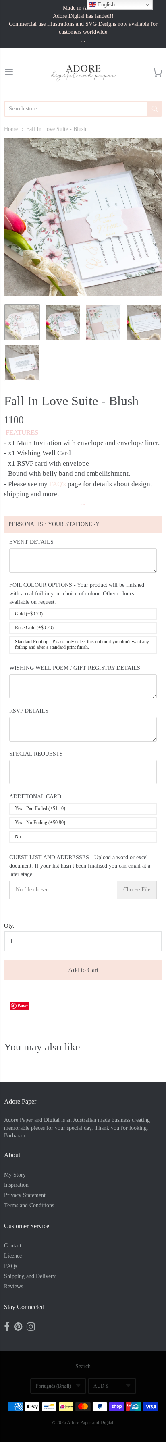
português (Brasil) (53, 1386)
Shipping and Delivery (30, 1276)
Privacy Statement (25, 1195)
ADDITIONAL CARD (35, 797)
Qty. (9, 925)
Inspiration (16, 1185)
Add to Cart (83, 969)
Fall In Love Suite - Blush (56, 129)
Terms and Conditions (29, 1205)
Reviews (13, 1286)
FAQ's (57, 484)
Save (23, 1006)
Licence (13, 1256)
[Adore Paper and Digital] (83, 72)
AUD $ (100, 1386)
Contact (12, 1246)
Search (83, 1366)
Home (11, 129)
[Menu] (9, 73)
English (105, 5)
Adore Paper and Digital (90, 1422)
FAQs (10, 1266)
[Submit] (154, 109)
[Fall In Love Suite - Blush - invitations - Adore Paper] (22, 322)
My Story (15, 1175)
